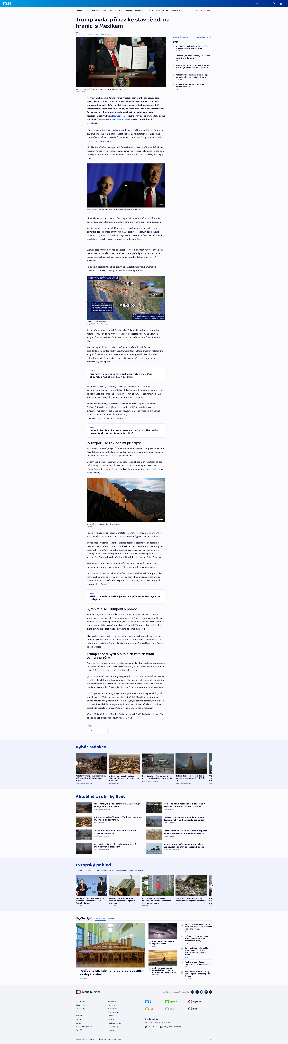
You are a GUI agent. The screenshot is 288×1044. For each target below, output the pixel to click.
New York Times (120, 115)
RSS (211, 1039)
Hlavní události (83, 10)
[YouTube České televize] (201, 992)
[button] (126, 185)
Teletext (79, 1012)
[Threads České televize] (210, 992)
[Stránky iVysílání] (195, 1001)
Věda (158, 10)
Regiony (129, 10)
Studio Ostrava (113, 1012)
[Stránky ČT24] (149, 1001)
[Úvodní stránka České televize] (88, 992)
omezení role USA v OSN (118, 119)
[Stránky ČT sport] (171, 1001)
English (92, 1039)
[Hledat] (274, 3)
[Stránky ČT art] (169, 1008)
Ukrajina (95, 10)
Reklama (111, 1005)
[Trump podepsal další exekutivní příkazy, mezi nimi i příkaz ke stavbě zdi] (121, 62)
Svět (121, 10)
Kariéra (111, 1019)
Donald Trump (101, 731)
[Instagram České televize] (192, 992)
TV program (80, 1001)
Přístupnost (116, 1039)
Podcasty (176, 10)
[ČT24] (7, 3)
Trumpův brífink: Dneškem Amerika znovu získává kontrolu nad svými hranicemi (114, 210)
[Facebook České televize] (197, 992)
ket (77, 32)
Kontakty (111, 1030)
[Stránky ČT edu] (192, 1008)
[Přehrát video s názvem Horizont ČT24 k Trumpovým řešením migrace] (126, 500)
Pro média (112, 1001)
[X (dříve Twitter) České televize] (206, 992)
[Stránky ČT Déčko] (149, 1008)
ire (79, 32)
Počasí (150, 10)
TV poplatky (80, 1008)
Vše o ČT (79, 1030)
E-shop (78, 1023)
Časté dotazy (113, 1026)
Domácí (113, 10)
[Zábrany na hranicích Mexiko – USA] (126, 298)
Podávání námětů (115, 1023)
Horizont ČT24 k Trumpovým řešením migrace (102, 524)
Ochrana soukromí (103, 1039)
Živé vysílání (80, 1005)
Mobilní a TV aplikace (84, 1026)
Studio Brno (112, 1008)
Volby (104, 10)
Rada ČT (111, 1016)
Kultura (166, 10)
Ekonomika (139, 10)
